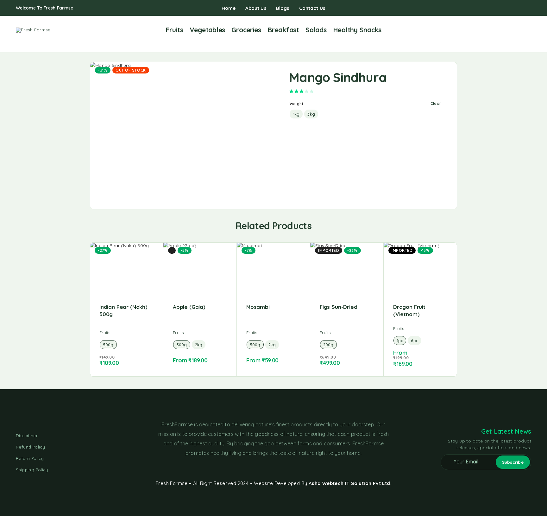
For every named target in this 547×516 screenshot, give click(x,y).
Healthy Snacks (357, 30)
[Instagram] (519, 8)
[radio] (296, 114)
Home (229, 8)
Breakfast (283, 30)
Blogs (283, 8)
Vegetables (207, 30)
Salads (315, 30)
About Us (256, 8)
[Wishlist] (519, 30)
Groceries (246, 30)
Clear (436, 103)
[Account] (509, 30)
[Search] (499, 30)
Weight (296, 103)
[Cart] (528, 30)
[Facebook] (509, 8)
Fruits (174, 30)
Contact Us (312, 8)
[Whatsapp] (529, 8)
